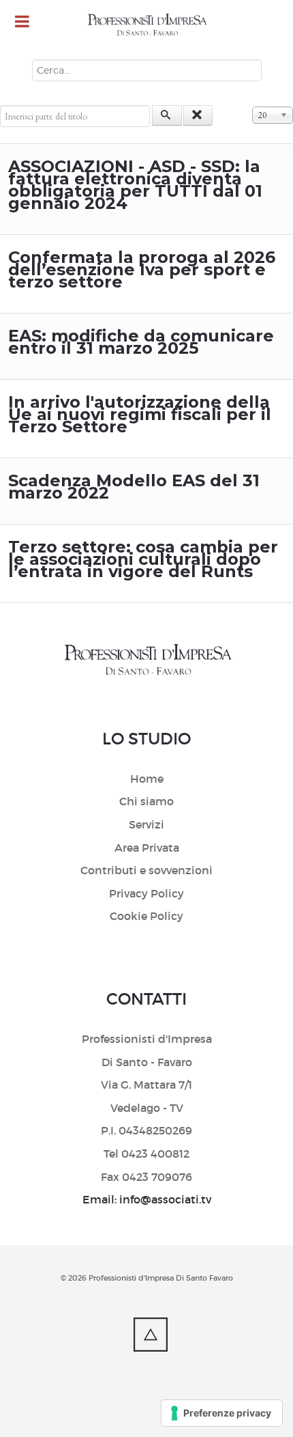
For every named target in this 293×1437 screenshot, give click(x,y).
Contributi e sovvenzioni (146, 870)
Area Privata (146, 847)
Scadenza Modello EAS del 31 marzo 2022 (134, 487)
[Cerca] (167, 115)
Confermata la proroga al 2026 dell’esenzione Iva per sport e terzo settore (141, 269)
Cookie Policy (146, 916)
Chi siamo (146, 801)
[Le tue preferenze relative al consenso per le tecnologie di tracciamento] (221, 1413)
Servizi (146, 824)
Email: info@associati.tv (146, 1199)
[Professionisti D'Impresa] (146, 25)
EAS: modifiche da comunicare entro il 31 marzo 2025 (141, 342)
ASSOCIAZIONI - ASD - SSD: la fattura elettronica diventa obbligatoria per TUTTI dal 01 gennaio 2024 (135, 184)
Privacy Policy (146, 893)
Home (147, 778)
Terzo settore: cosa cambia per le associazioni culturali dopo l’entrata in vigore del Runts (143, 559)
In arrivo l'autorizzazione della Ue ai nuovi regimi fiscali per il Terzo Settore (139, 414)
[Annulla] (198, 115)
